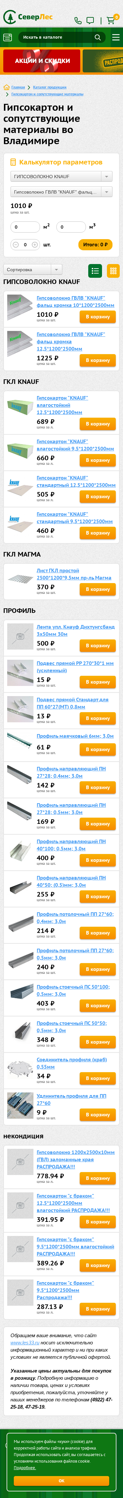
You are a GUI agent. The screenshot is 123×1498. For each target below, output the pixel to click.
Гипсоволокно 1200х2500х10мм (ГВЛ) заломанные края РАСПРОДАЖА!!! (76, 1159)
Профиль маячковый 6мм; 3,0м (75, 736)
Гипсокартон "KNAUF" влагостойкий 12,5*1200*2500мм (62, 405)
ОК (62, 1481)
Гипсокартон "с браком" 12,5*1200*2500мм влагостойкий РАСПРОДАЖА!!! (73, 1203)
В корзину (98, 316)
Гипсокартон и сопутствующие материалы (47, 93)
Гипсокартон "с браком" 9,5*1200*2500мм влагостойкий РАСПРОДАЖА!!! (75, 1246)
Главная (18, 87)
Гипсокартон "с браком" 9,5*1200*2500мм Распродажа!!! (65, 1290)
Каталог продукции (50, 87)
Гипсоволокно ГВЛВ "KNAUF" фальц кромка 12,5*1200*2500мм (71, 341)
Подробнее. (25, 1467)
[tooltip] (90, 21)
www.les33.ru (24, 1342)
